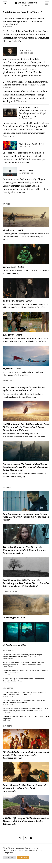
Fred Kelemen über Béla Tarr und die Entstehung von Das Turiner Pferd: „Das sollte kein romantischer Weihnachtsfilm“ (26, 583)
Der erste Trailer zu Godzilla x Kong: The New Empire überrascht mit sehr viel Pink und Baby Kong (22, 655)
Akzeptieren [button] (23, 857)
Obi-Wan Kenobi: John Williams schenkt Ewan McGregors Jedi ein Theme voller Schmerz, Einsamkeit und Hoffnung (26, 427)
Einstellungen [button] (9, 857)
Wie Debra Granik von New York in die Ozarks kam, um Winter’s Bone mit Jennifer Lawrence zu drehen (25, 550)
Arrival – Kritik (26, 170)
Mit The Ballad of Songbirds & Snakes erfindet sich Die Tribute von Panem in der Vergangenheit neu (26, 754)
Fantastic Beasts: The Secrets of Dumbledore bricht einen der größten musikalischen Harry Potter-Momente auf (25, 466)
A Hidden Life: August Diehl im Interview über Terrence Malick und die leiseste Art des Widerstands (26, 821)
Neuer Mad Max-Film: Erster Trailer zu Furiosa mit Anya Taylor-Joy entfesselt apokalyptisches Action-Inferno (24, 663)
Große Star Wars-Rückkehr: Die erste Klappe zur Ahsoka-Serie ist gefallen (26, 717)
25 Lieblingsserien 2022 (14, 644)
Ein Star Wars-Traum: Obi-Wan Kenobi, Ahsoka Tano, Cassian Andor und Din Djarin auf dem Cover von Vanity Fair (25, 709)
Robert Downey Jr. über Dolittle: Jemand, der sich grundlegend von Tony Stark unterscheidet (25, 788)
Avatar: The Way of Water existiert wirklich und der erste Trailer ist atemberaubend (24, 680)
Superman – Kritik (12, 368)
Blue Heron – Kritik (12, 334)
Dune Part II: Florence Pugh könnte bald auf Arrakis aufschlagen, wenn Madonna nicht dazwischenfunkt (24, 21)
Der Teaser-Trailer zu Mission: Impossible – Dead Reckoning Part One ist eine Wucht (25, 672)
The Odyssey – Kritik (13, 229)
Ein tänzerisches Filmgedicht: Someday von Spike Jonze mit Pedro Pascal (24, 389)
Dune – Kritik (25, 50)
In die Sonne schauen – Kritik (17, 300)
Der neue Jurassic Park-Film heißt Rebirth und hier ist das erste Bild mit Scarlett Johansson (24, 701)
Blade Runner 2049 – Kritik (32, 144)
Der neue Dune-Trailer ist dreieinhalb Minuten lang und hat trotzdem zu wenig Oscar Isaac (25, 83)
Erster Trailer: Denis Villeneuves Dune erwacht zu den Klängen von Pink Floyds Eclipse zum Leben (33, 112)
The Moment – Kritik (13, 266)
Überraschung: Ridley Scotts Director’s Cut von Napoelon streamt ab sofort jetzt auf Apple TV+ (24, 693)
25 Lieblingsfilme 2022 (14, 617)
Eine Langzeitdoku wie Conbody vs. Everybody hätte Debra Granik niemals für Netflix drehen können (26, 516)
